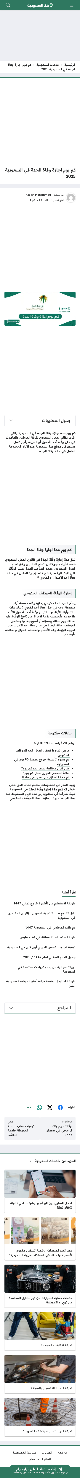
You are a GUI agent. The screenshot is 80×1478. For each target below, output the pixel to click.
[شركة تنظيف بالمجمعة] (40, 1331)
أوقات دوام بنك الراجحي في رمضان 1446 (59, 1130)
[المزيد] (29, 1107)
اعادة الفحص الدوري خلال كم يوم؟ (46, 773)
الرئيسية (70, 64)
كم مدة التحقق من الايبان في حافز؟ (46, 777)
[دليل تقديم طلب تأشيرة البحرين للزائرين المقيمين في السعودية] (40, 915)
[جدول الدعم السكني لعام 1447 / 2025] (40, 957)
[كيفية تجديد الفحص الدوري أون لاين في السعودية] (40, 947)
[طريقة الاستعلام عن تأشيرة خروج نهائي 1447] (40, 903)
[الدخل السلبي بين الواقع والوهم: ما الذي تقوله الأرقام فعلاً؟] (40, 1191)
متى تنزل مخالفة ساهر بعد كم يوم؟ (45, 768)
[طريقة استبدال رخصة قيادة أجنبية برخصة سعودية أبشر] (40, 983)
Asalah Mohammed (38, 194)
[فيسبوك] (60, 1107)
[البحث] (8, 5)
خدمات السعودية (47, 64)
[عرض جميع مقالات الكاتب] (71, 197)
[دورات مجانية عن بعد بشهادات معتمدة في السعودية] (40, 969)
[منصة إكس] (49, 1107)
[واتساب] (39, 1107)
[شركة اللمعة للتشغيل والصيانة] (40, 1374)
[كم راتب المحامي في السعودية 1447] (40, 927)
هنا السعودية (44, 446)
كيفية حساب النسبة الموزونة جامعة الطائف (20, 1130)
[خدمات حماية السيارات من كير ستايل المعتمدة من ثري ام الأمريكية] (40, 1286)
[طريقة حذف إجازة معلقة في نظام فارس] (40, 937)
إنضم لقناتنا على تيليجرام (36, 1469)
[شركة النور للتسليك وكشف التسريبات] (40, 1417)
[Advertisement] (40, 122)
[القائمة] (72, 5)
